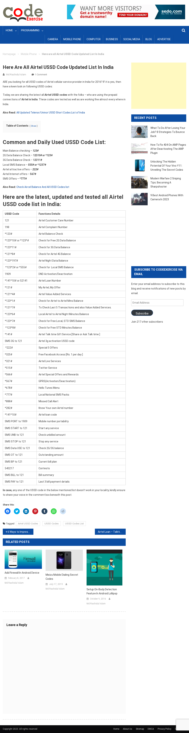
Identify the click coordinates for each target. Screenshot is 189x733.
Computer (94, 39)
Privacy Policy (164, 729)
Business (112, 39)
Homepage (9, 54)
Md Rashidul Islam (16, 74)
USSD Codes (51, 523)
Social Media (131, 39)
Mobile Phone (72, 39)
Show (33, 126)
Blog (148, 39)
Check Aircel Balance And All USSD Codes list (42, 186)
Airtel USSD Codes (28, 523)
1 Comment (41, 74)
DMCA (151, 729)
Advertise (164, 39)
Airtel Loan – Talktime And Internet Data (112, 531)
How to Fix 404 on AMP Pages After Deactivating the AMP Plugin (168, 148)
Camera (53, 39)
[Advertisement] (158, 86)
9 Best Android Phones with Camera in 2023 (166, 197)
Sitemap (140, 729)
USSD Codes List (74, 523)
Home (9, 30)
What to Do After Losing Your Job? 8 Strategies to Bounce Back (167, 132)
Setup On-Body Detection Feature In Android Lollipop (102, 591)
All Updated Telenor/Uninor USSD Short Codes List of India (50, 112)
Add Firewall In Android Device (22, 572)
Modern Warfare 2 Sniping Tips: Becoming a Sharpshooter (165, 182)
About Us (127, 729)
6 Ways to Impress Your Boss (20, 531)
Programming (30, 30)
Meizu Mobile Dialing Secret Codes (62, 576)
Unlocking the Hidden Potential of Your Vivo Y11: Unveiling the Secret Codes (166, 165)
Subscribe (142, 313)
